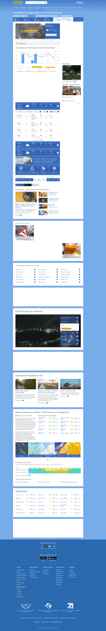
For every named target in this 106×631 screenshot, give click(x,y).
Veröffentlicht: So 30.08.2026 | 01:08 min (22, 213)
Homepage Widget (20, 582)
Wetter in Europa (59, 579)
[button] (37, 106)
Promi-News (58, 584)
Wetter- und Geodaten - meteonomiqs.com (22, 587)
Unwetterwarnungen (21, 573)
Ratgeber (72, 567)
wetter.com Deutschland (22, 575)
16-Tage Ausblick (77, 19)
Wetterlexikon (59, 582)
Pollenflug (55, 16)
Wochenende (31, 16)
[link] (16, 7)
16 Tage (42, 16)
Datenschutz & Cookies (36, 618)
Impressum (73, 618)
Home (14, 10)
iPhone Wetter (46, 569)
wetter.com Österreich (21, 579)
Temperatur (32, 573)
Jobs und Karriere (24, 618)
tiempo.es (19, 589)
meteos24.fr (19, 591)
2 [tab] (49, 459)
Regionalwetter (59, 577)
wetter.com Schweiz (21, 577)
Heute (15, 16)
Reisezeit (63, 16)
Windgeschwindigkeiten (35, 571)
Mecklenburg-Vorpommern (28, 10)
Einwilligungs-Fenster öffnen (50, 618)
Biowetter (71, 569)
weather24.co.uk (20, 597)
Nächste (79, 448)
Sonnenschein (33, 575)
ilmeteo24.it (19, 593)
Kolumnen (19, 571)
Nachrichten (58, 569)
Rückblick (69, 16)
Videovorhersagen (20, 569)
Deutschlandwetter (60, 571)
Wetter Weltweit (59, 581)
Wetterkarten (34, 567)
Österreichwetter (59, 575)
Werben (18, 581)
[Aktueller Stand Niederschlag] (71, 73)
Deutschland (21, 10)
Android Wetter (46, 573)
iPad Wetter (45, 571)
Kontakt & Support (64, 618)
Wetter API (19, 584)
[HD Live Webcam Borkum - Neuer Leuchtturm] (48, 330)
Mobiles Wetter (47, 567)
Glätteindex (71, 571)
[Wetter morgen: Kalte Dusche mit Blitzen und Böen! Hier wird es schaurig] (26, 196)
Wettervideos (60, 567)
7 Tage (37, 16)
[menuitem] (16, 7)
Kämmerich (36, 10)
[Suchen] (45, 2)
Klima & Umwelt (72, 577)
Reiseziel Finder (72, 573)
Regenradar (48, 16)
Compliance (37, 622)
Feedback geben (57, 31)
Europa (17, 10)
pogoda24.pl (19, 595)
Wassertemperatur (34, 577)
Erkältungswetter (72, 575)
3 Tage (25, 16)
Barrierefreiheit (45, 622)
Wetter (19, 567)
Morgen (20, 16)
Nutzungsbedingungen (56, 622)
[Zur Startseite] (18, 2)
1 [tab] (47, 459)
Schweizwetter (59, 573)
